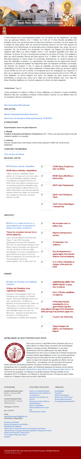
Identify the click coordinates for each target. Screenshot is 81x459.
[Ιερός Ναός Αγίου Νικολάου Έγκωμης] (4, 31)
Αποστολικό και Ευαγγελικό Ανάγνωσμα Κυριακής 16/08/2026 (28, 118)
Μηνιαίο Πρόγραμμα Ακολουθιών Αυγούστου (21, 114)
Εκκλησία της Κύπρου (11, 422)
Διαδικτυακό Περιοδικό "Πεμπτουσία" (17, 432)
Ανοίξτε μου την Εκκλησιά (64, 397)
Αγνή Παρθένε (59, 391)
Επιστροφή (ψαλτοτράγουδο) (65, 401)
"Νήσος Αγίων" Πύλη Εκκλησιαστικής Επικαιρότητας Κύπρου (25, 428)
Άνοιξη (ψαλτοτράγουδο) (63, 399)
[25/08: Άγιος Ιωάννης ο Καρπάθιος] (20, 166)
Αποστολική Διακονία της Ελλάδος (16, 424)
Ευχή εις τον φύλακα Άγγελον (40, 391)
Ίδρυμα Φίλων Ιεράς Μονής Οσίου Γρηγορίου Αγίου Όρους (48, 369)
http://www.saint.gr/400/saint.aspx (17, 105)
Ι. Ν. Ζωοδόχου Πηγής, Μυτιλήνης (15, 435)
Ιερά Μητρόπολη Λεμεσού (13, 426)
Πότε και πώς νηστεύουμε (14, 154)
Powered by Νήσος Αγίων (13, 453)
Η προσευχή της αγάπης (38, 411)
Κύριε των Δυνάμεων (37, 405)
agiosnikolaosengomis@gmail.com (15, 416)
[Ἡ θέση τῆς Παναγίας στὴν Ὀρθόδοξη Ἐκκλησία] (22, 283)
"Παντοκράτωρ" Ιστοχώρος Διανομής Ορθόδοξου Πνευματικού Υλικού (28, 430)
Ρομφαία (7, 437)
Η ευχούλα (58, 393)
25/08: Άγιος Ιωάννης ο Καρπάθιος (21, 170)
